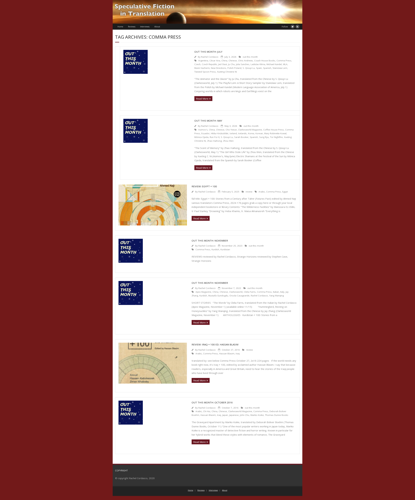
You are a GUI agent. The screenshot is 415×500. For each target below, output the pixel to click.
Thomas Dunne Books (276, 415)
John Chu (244, 415)
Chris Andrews (245, 60)
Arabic (262, 191)
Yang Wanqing (276, 295)
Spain (259, 68)
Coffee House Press (273, 129)
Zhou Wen (228, 140)
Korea (251, 133)
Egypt (285, 191)
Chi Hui (206, 411)
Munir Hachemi (202, 68)
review (249, 191)
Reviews (131, 26)
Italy (282, 291)
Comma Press (284, 60)
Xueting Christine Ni (227, 71)
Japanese (234, 415)
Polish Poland (234, 68)
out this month (250, 56)
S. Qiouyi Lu (249, 68)
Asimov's (203, 129)
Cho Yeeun (231, 129)
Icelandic (242, 133)
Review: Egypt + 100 (204, 186)
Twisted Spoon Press (205, 71)
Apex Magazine (203, 291)
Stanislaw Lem (280, 68)
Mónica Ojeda (201, 137)
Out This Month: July (208, 51)
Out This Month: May (208, 120)
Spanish (267, 68)
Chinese (233, 60)
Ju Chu (231, 64)
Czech (197, 64)
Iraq (238, 353)
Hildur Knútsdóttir (219, 133)
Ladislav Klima (258, 64)
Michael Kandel (274, 64)
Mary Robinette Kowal (275, 133)
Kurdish (215, 249)
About (157, 26)
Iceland (233, 133)
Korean (259, 133)
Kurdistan (225, 249)
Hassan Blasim (226, 353)
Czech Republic (209, 64)
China (224, 60)
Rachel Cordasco (209, 56)
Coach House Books (264, 60)
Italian (276, 291)
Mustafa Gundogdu (218, 295)
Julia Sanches (242, 64)
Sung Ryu (264, 137)
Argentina (203, 60)
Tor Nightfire (276, 137)
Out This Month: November (210, 240)
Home (120, 26)
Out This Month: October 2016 (212, 402)
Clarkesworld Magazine (250, 129)
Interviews (144, 26)
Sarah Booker (241, 137)
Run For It (214, 137)
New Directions (218, 68)
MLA (285, 64)
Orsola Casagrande (239, 295)
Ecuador (205, 133)
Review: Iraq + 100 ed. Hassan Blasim (215, 344)
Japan (225, 415)
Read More (202, 98)
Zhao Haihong (214, 140)
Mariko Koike (257, 415)
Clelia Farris (250, 291)
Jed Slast (222, 64)
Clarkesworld (236, 291)
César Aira (214, 60)
